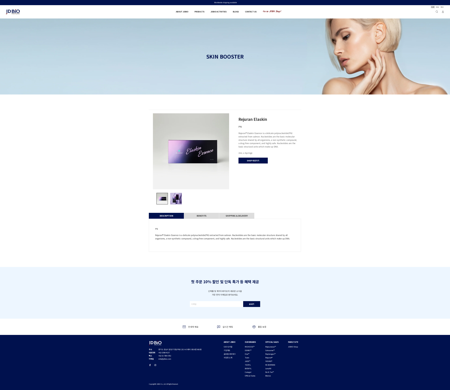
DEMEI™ (248, 350)
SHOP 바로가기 (253, 160)
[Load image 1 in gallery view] (162, 198)
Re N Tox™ (269, 372)
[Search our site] (437, 11)
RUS (442, 7)
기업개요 (227, 350)
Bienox (268, 375)
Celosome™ (270, 350)
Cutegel (248, 372)
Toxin (247, 357)
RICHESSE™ (250, 346)
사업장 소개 (228, 357)
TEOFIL (248, 365)
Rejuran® (268, 357)
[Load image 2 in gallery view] (176, 198)
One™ (247, 354)
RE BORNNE (270, 365)
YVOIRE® (268, 361)
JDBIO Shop (293, 346)
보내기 (251, 304)
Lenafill (268, 368)
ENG (437, 7)
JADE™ (247, 361)
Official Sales (250, 375)
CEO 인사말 (228, 346)
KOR (432, 7)
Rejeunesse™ (270, 346)
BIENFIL (248, 368)
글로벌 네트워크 (229, 354)
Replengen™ (270, 354)
